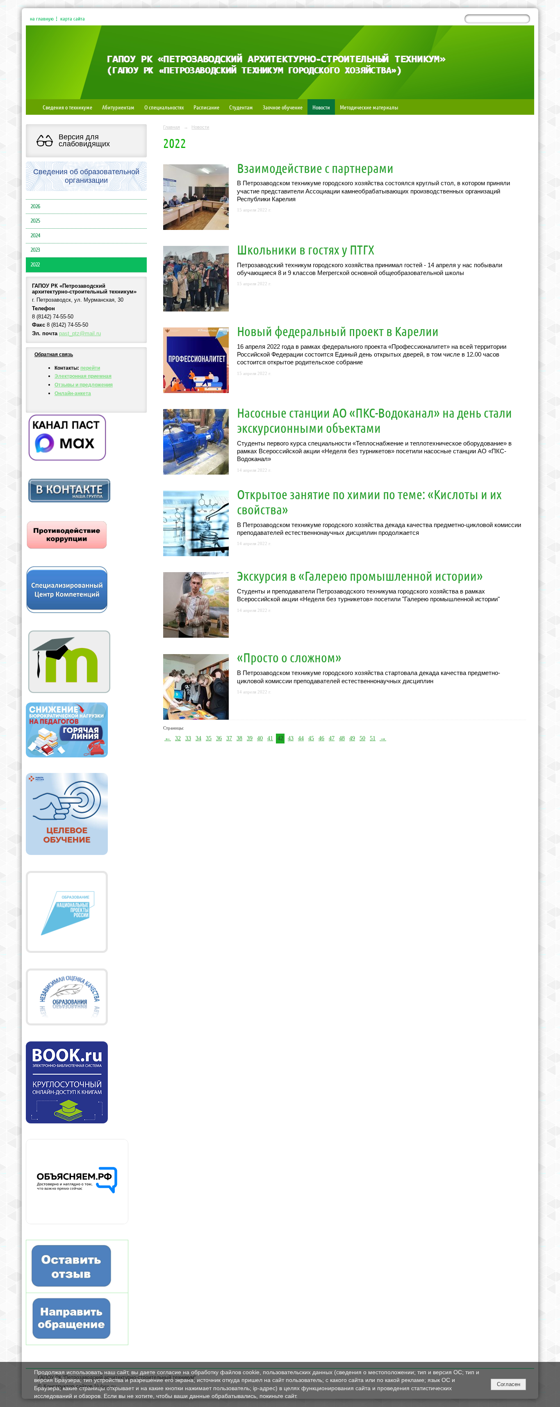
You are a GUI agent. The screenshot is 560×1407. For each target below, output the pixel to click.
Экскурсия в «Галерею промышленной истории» (360, 576)
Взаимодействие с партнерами (315, 168)
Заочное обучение (283, 107)
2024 (35, 235)
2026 (35, 206)
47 (332, 738)
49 (352, 738)
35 (209, 738)
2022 (35, 264)
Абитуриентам (118, 107)
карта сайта (72, 19)
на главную (42, 19)
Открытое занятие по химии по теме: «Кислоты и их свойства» (369, 501)
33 (188, 738)
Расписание (206, 107)
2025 (35, 221)
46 (321, 738)
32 (178, 738)
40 (260, 738)
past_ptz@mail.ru (80, 333)
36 (219, 738)
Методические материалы (369, 107)
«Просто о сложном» (289, 657)
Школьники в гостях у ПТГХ (305, 249)
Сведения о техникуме (67, 107)
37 (229, 738)
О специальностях (164, 107)
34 (198, 738)
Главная (171, 127)
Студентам (241, 107)
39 (250, 738)
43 (291, 738)
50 (362, 738)
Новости (321, 107)
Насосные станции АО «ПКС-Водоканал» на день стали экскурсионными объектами (374, 420)
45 (311, 738)
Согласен (508, 1384)
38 (239, 738)
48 (342, 738)
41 (270, 738)
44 (301, 738)
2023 (35, 250)
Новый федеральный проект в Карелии (338, 331)
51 (373, 738)
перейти (90, 368)
